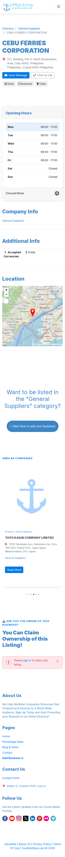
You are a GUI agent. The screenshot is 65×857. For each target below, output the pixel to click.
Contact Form (10, 778)
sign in (27, 660)
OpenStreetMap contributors (51, 345)
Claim (42, 83)
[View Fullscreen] (6, 301)
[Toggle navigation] (58, 6)
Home (6, 736)
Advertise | (11, 844)
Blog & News (10, 747)
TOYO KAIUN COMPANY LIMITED (29, 537)
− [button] (6, 294)
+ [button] (6, 290)
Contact (7, 752)
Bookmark (26, 83)
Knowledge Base (12, 741)
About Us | (26, 844)
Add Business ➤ (12, 758)
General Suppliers (24, 532)
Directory (9, 532)
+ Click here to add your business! (32, 426)
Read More (14, 569)
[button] (26, 594)
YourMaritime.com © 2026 (38, 848)
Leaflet (35, 345)
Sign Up (21, 712)
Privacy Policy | (43, 844)
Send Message (17, 75)
